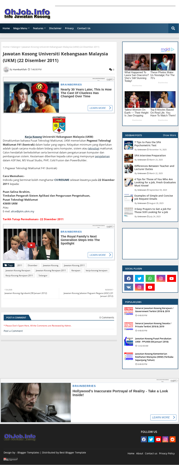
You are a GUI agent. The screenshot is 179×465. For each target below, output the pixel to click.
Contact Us (83, 28)
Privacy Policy (167, 453)
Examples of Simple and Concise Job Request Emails (153, 197)
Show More (169, 135)
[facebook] (128, 278)
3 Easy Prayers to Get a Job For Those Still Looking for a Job (152, 210)
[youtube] (171, 278)
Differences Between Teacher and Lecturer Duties (154, 167)
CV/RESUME (61, 180)
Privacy (69, 28)
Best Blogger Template (73, 452)
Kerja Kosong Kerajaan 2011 (19, 275)
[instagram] (160, 278)
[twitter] (139, 278)
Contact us (151, 453)
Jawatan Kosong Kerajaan (18, 270)
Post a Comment (13, 331)
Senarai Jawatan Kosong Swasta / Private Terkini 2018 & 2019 (153, 325)
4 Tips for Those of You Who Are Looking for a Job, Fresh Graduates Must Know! (155, 182)
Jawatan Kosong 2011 (74, 265)
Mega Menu (20, 28)
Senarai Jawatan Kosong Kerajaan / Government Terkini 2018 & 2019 (154, 310)
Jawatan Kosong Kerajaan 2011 (51, 270)
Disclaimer (55, 28)
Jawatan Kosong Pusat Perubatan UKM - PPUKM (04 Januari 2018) (153, 340)
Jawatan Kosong (50, 265)
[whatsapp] (150, 278)
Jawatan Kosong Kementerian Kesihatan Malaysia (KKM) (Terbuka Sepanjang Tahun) (154, 357)
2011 (19, 265)
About (139, 453)
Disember (32, 265)
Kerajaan (75, 270)
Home (6, 28)
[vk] (128, 287)
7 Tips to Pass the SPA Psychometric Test (147, 144)
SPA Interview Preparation (150, 155)
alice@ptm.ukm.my (22, 211)
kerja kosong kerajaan (96, 270)
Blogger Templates (28, 452)
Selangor (15, 46)
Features (38, 28)
